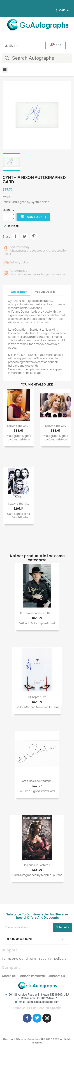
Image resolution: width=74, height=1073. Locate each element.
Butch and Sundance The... (37, 613)
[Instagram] (46, 1018)
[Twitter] (37, 1018)
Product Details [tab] (45, 292)
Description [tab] (19, 292)
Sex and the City (55, 425)
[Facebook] (27, 1018)
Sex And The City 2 (18, 425)
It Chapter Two (37, 697)
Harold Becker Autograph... (37, 781)
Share (15, 236)
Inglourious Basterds (37, 865)
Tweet (24, 236)
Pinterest (33, 236)
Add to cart (33, 216)
